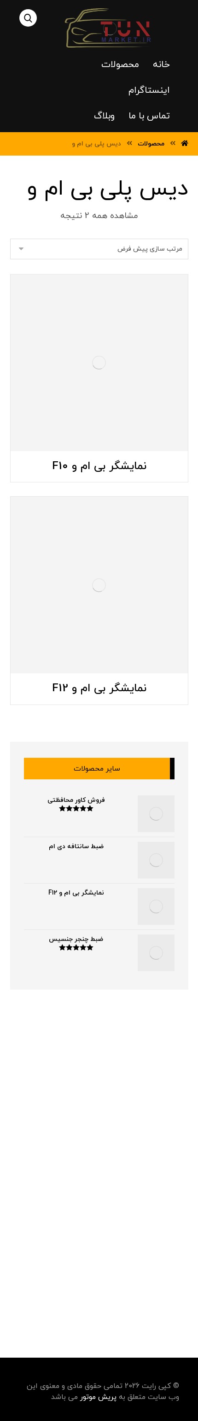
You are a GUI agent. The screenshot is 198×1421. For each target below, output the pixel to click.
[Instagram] (105, 1302)
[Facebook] (123, 1302)
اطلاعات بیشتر (46, 435)
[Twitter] (86, 1302)
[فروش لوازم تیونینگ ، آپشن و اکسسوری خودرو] (126, 24)
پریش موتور (98, 1397)
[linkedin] (68, 1302)
